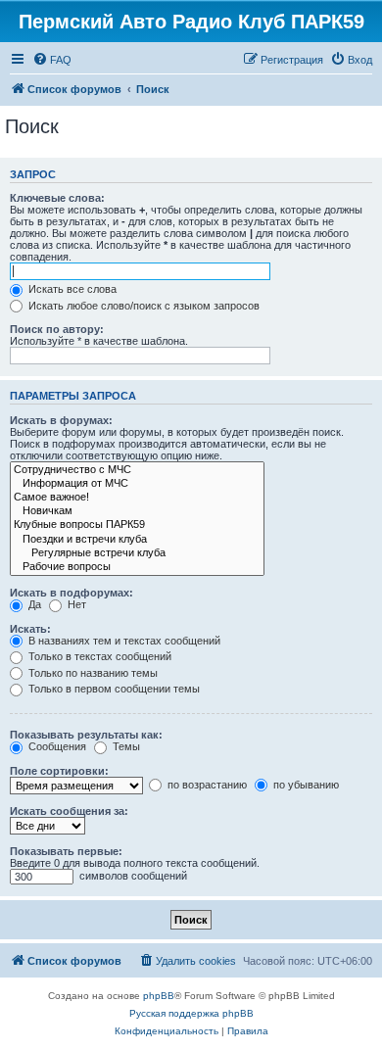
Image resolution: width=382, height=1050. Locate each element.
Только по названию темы (91, 673)
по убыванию (304, 784)
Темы (125, 746)
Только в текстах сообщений (98, 656)
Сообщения (55, 746)
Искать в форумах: (61, 420)
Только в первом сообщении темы (112, 688)
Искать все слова (71, 289)
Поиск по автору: (57, 329)
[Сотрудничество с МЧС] (137, 470)
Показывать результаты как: (86, 734)
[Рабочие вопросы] (137, 567)
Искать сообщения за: (69, 811)
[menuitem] (52, 60)
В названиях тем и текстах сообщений (122, 640)
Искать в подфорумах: (71, 592)
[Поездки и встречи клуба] (137, 540)
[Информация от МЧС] (137, 484)
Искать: (30, 629)
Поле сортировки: (59, 771)
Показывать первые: (66, 851)
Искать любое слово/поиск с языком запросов (142, 305)
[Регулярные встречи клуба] (137, 553)
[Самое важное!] (137, 497)
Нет (75, 604)
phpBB (158, 995)
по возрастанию (206, 784)
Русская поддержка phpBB (191, 1013)
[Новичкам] (137, 511)
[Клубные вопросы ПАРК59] (137, 525)
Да (33, 604)
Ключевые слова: (57, 198)
